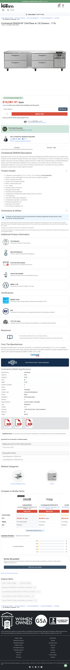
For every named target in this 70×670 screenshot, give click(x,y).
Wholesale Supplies (18, 643)
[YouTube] (41, 667)
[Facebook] (30, 667)
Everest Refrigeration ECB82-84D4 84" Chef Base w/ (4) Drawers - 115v (20, 591)
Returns (18, 654)
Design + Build (18, 638)
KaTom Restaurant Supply (7, 18)
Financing (18, 657)
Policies (53, 640)
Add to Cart (39, 114)
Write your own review (35, 567)
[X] (32, 667)
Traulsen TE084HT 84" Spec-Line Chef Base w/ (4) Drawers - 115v (19, 600)
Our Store (52, 652)
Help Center (53, 638)
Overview (17, 147)
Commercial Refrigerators (46, 18)
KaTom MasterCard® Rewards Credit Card (37, 122)
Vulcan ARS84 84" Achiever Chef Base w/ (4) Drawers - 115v (18, 596)
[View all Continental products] (35, 354)
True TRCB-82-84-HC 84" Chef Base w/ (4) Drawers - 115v (49, 507)
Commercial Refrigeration (33, 18)
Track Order (19, 652)
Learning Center (53, 643)
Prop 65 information (12, 439)
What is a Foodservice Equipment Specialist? (20, 141)
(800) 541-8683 (16, 139)
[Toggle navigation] (3, 10)
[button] (59, 6)
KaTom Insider (53, 654)
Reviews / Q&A (51, 147)
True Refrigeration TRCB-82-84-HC (12, 459)
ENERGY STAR (18, 645)
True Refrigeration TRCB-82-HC (11, 456)
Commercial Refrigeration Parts (18, 483)
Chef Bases (56, 18)
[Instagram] (38, 667)
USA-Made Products (18, 647)
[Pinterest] (35, 667)
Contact (53, 650)
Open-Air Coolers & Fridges (9, 583)
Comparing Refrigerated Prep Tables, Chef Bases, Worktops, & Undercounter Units (40, 338)
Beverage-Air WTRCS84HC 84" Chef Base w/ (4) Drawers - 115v (18, 587)
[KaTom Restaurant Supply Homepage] (7, 5)
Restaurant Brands (18, 640)
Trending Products (18, 650)
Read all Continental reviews (9, 573)
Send (63, 109)
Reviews (53, 657)
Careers (53, 647)
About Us (52, 645)
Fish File (52, 483)
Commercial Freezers (25, 583)
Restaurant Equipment (20, 18)
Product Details (8, 171)
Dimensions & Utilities (11, 211)
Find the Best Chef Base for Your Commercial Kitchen (33, 336)
